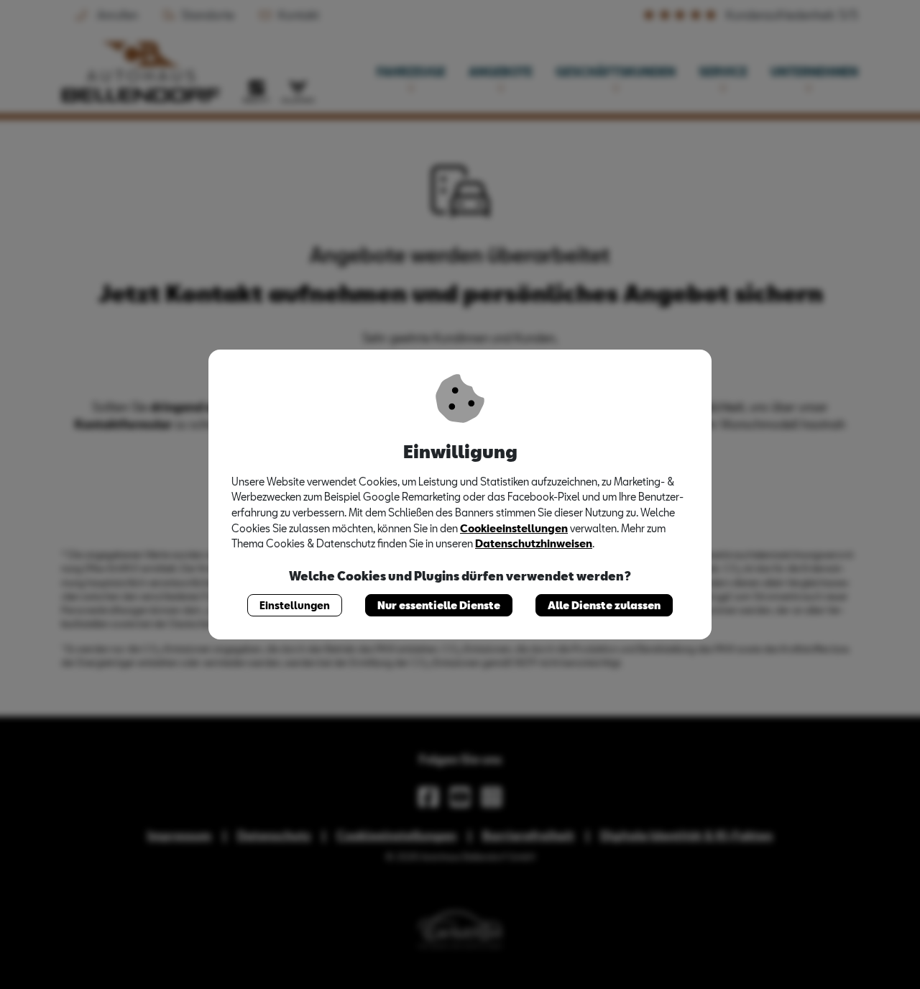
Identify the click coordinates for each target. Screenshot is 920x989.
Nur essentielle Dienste (438, 605)
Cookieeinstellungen (514, 528)
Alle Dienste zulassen (604, 605)
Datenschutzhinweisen (533, 543)
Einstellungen (294, 605)
